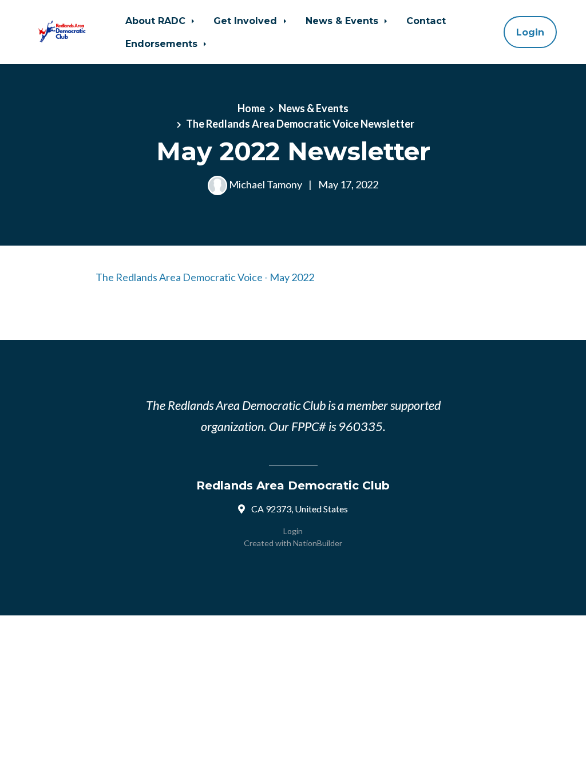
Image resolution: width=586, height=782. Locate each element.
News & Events (343, 20)
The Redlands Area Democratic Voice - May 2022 (205, 277)
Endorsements (162, 43)
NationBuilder (317, 543)
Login (530, 32)
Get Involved (246, 20)
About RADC (156, 20)
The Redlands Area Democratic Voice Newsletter (300, 123)
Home (251, 108)
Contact (426, 20)
